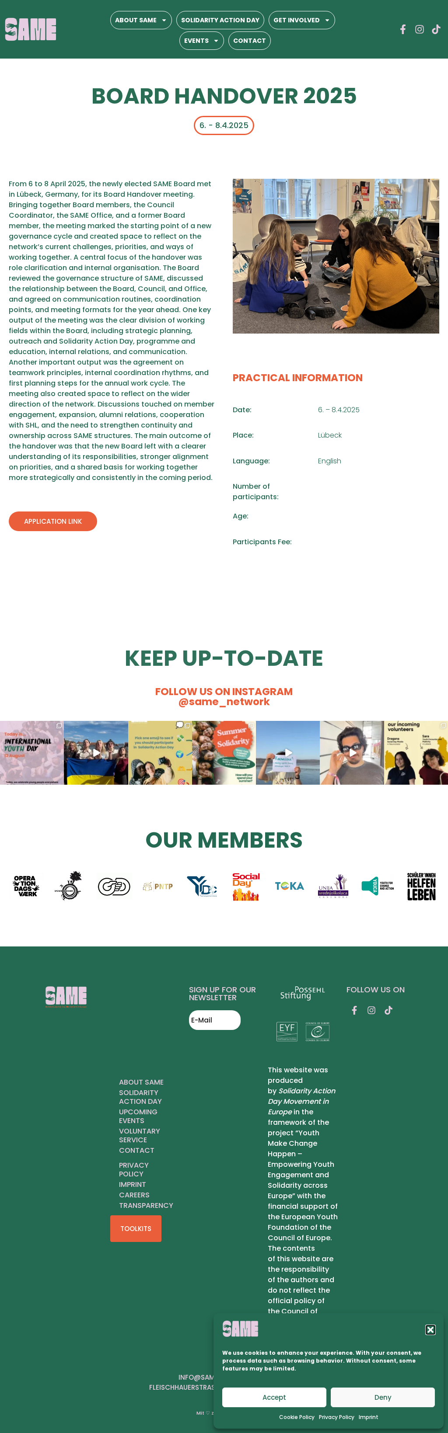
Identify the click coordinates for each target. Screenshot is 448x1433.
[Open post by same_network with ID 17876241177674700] (160, 753)
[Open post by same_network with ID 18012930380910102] (352, 753)
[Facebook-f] (403, 29)
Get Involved (296, 20)
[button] (430, 1329)
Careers (134, 1195)
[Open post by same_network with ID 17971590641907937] (224, 753)
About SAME (136, 20)
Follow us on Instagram (224, 697)
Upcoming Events (138, 1116)
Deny (383, 1397)
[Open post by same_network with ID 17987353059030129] (32, 753)
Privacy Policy (336, 1417)
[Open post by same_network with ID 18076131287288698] (416, 753)
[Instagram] (419, 29)
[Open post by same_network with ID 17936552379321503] (96, 753)
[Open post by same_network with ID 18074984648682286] (288, 753)
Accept (274, 1397)
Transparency (146, 1205)
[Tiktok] (436, 29)
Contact (249, 40)
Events (196, 40)
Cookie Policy (297, 1417)
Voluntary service (139, 1135)
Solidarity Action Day (220, 20)
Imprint (368, 1417)
